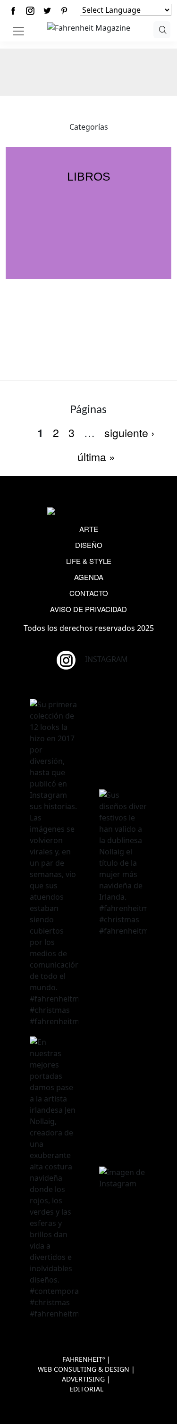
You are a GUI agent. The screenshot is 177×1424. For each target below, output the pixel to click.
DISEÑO (88, 545)
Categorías (88, 127)
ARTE (88, 529)
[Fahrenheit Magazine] (88, 512)
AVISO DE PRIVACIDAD (88, 609)
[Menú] (18, 31)
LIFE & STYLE (88, 561)
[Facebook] (13, 10)
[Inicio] (88, 27)
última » (96, 456)
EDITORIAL (86, 1388)
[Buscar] (162, 29)
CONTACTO (88, 593)
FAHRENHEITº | (86, 1359)
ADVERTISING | (86, 1378)
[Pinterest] (64, 10)
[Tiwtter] (47, 10)
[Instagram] (30, 10)
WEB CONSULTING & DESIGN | (86, 1369)
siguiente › (129, 432)
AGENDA (88, 577)
